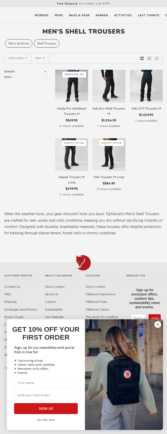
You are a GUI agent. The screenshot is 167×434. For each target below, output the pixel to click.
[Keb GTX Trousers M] (146, 86)
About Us (51, 294)
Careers (50, 302)
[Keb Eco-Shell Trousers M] (108, 86)
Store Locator (55, 287)
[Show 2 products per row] (142, 58)
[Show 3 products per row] (149, 58)
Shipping (10, 302)
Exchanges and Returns (20, 309)
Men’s (8, 77)
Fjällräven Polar (96, 302)
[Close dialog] (157, 324)
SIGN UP (46, 408)
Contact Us (12, 287)
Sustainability (54, 309)
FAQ (7, 294)
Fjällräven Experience (100, 294)
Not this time (46, 420)
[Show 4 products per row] (158, 58)
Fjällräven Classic (97, 309)
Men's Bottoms (18, 43)
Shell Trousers (46, 43)
